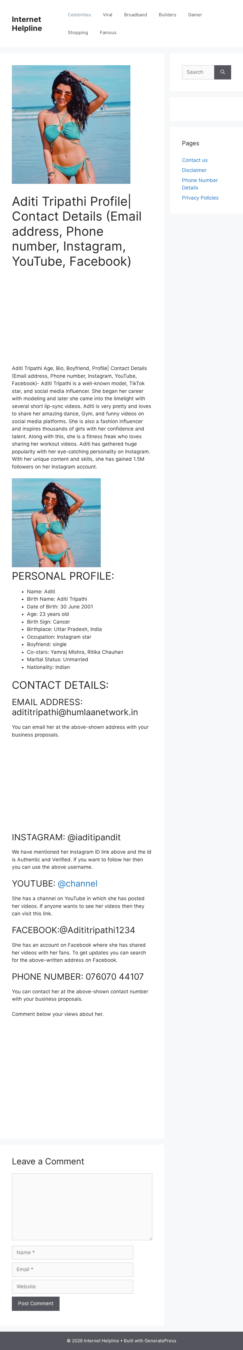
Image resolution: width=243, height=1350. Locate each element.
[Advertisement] (82, 320)
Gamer (195, 14)
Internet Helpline (27, 24)
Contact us (195, 160)
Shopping (78, 32)
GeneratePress (160, 1340)
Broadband (135, 14)
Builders (167, 14)
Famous (108, 32)
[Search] (222, 72)
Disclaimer (194, 170)
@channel (77, 883)
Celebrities (79, 14)
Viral (107, 14)
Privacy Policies (200, 198)
